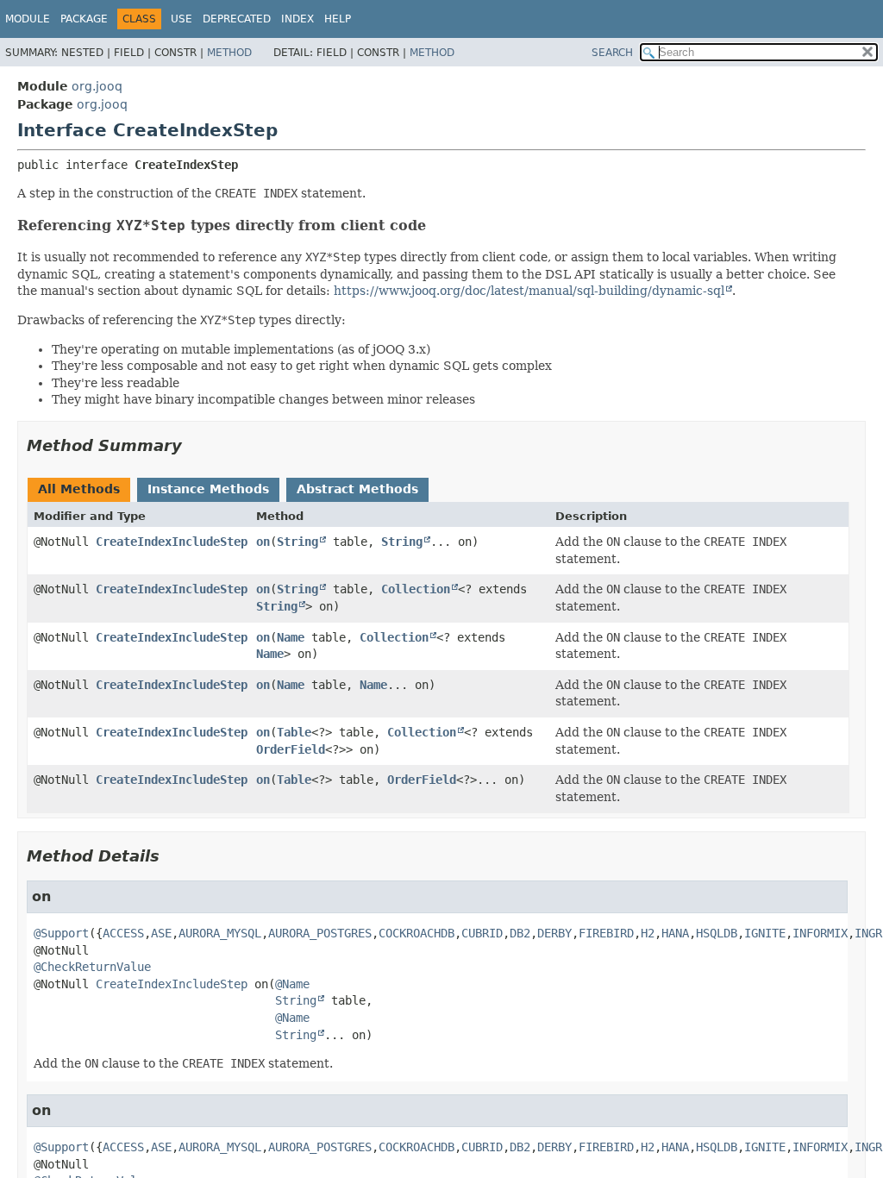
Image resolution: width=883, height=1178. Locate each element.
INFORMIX (820, 933)
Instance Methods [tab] (208, 489)
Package (84, 19)
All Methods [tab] (79, 489)
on (263, 541)
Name (290, 637)
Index (297, 19)
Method (229, 53)
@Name (292, 984)
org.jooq (97, 86)
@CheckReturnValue (92, 967)
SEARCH (612, 53)
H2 (647, 933)
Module (27, 19)
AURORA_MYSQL (219, 933)
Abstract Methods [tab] (357, 489)
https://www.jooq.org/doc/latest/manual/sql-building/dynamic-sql (529, 291)
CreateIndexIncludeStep (171, 541)
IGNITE (765, 933)
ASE (161, 933)
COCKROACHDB (416, 933)
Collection (415, 589)
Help (337, 19)
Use (181, 19)
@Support (61, 933)
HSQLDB (716, 933)
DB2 (520, 933)
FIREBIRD (606, 933)
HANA (675, 933)
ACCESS (123, 933)
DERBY (554, 933)
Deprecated (237, 19)
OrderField (290, 749)
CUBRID (482, 933)
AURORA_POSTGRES (320, 933)
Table (294, 732)
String (297, 541)
